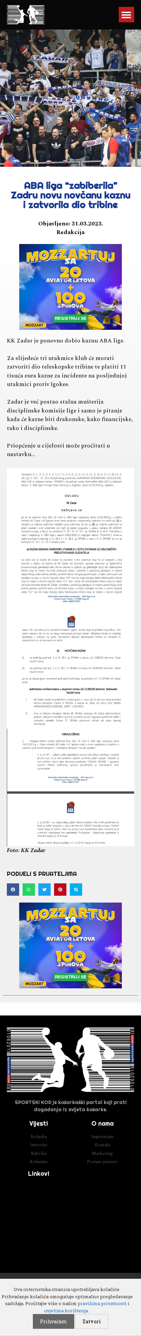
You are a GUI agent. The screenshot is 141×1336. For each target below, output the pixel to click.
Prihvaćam (53, 1321)
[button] (126, 14)
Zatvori (91, 1321)
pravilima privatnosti (102, 1303)
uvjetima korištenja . (67, 1311)
